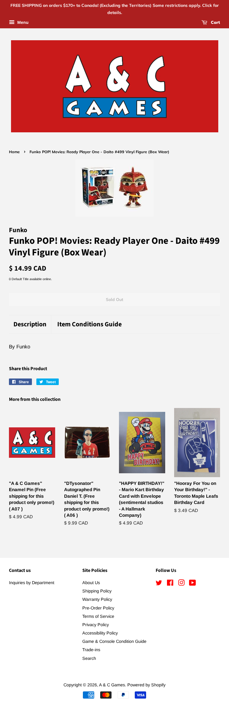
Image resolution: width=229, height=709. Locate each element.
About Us (91, 582)
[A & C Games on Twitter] (159, 583)
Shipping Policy (97, 591)
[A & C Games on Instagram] (181, 583)
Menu (22, 22)
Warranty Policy (97, 599)
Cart (215, 22)
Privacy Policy (95, 624)
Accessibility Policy (100, 633)
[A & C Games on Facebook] (170, 583)
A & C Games (112, 684)
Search (89, 658)
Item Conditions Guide (89, 324)
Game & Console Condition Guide (114, 641)
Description (30, 324)
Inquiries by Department (31, 582)
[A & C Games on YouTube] (192, 583)
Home (14, 151)
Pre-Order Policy (98, 608)
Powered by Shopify (146, 684)
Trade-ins (91, 649)
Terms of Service (98, 616)
